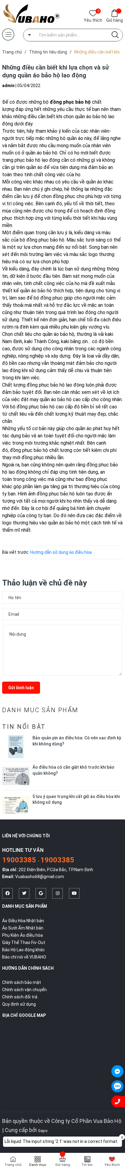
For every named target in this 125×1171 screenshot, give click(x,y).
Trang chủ (13, 1165)
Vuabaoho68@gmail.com (39, 876)
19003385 (20, 860)
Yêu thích (93, 20)
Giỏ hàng (114, 20)
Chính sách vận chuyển (24, 989)
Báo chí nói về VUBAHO (24, 957)
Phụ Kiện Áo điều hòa (22, 935)
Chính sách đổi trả (19, 996)
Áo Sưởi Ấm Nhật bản (22, 928)
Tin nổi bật (24, 726)
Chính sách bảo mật (21, 982)
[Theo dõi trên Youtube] (74, 893)
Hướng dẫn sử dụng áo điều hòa (61, 552)
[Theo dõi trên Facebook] (7, 893)
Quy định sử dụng (19, 1004)
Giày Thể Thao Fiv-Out (23, 942)
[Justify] (115, 35)
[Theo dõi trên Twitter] (24, 893)
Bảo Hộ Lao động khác (23, 949)
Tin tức (87, 1165)
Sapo (43, 1130)
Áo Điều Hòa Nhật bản (23, 920)
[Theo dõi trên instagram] (57, 893)
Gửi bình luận (21, 687)
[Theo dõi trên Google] (40, 893)
